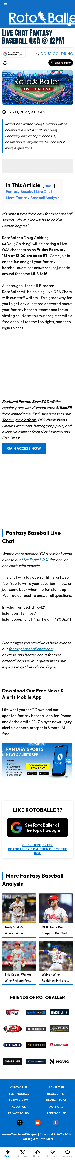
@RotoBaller (63, 63)
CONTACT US (18, 1087)
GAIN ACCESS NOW (24, 448)
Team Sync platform (19, 419)
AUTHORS (56, 1106)
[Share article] (5, 63)
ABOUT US (19, 1106)
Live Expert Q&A (35, 559)
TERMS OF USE (56, 1113)
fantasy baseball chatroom (31, 648)
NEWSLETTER (56, 1093)
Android (15, 721)
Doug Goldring (56, 53)
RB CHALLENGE (56, 1100)
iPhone (65, 715)
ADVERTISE (56, 1087)
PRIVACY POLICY (18, 1113)
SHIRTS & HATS (19, 1100)
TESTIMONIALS (19, 1093)
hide (49, 185)
